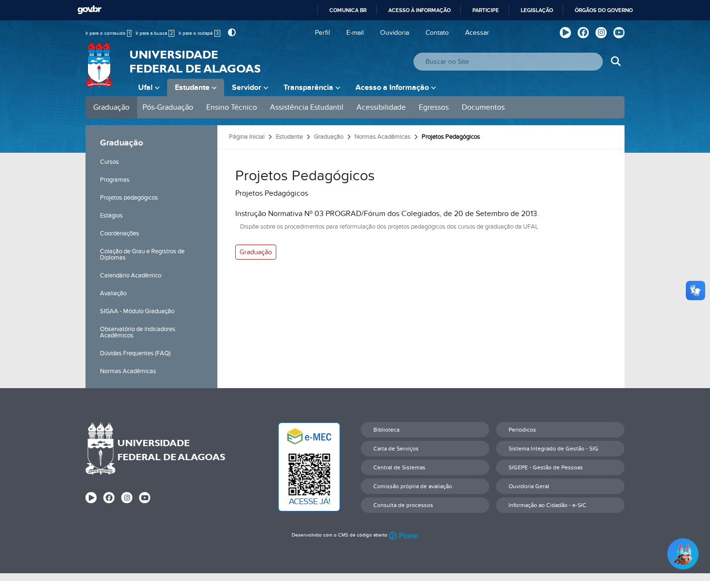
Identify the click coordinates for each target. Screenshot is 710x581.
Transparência (308, 87)
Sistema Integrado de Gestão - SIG (553, 448)
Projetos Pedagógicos (271, 193)
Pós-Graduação (167, 107)
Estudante (192, 87)
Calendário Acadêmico (130, 275)
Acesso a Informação (392, 87)
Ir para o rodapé (199, 33)
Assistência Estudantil (306, 107)
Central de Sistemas (399, 467)
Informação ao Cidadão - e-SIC (547, 505)
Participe (485, 10)
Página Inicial (247, 137)
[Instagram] (601, 32)
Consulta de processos (403, 505)
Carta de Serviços (396, 448)
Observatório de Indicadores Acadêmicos (137, 332)
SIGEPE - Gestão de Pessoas (546, 467)
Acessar (477, 33)
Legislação (537, 10)
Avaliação (113, 293)
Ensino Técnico (231, 107)
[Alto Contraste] (231, 33)
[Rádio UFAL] (565, 32)
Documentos (483, 107)
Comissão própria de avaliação (412, 486)
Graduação (111, 107)
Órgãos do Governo (604, 10)
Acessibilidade (381, 107)
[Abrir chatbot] (682, 553)
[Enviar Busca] (616, 62)
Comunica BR (348, 10)
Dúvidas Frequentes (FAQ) (135, 353)
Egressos (434, 107)
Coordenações (119, 233)
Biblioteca (386, 429)
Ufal (145, 87)
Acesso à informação (419, 10)
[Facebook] (583, 32)
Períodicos (522, 429)
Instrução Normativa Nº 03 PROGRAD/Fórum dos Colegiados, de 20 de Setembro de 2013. (387, 213)
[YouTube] (619, 32)
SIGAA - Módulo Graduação (137, 311)
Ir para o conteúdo (107, 33)
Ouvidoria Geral (529, 486)
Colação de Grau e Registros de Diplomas (142, 254)
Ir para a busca (154, 33)
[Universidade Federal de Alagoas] (99, 70)
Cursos (109, 162)
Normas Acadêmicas (128, 371)
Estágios (111, 215)
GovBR (89, 10)
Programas (114, 180)
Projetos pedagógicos (129, 198)
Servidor (246, 87)
